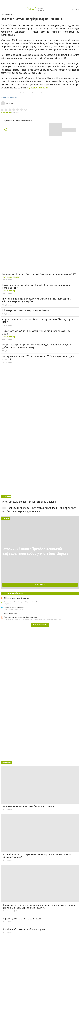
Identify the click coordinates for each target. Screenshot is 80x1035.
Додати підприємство (40, 624)
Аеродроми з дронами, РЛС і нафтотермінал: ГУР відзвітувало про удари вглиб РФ (38, 357)
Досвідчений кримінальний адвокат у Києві (25, 929)
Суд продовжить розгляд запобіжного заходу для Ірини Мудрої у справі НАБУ (37, 320)
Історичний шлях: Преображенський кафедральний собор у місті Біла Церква (35, 551)
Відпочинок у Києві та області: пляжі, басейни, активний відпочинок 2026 (39, 274)
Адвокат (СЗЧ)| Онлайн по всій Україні (22, 918)
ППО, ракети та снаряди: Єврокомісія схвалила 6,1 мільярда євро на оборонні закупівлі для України (36, 300)
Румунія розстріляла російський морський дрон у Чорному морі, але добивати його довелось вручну (36, 346)
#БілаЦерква (5, 98)
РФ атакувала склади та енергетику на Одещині (26, 310)
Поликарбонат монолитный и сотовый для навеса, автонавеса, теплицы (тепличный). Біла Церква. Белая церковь (39, 906)
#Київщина (13, 98)
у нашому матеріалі (38, 87)
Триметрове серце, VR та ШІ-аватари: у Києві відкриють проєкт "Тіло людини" (36, 332)
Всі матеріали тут (40, 584)
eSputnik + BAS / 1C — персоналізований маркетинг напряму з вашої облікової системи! (37, 856)
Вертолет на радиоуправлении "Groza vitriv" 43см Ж (28, 806)
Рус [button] (73, 10)
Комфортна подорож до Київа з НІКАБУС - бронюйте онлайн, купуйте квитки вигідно (36, 286)
